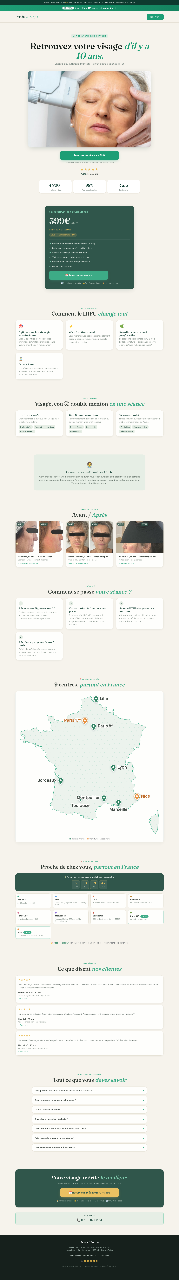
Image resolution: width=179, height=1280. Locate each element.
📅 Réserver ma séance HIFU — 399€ (89, 1192)
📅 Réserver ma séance (78, 274)
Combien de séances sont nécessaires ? (89, 1147)
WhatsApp (105, 1255)
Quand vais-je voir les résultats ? (89, 1118)
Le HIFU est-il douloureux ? (89, 1109)
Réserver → (155, 16)
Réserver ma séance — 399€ (90, 155)
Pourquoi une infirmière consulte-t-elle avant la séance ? (89, 1090)
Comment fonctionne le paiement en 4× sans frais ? (89, 1128)
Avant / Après (75, 1255)
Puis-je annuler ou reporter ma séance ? (89, 1137)
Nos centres (88, 1255)
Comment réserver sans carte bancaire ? (89, 1099)
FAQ (96, 1255)
